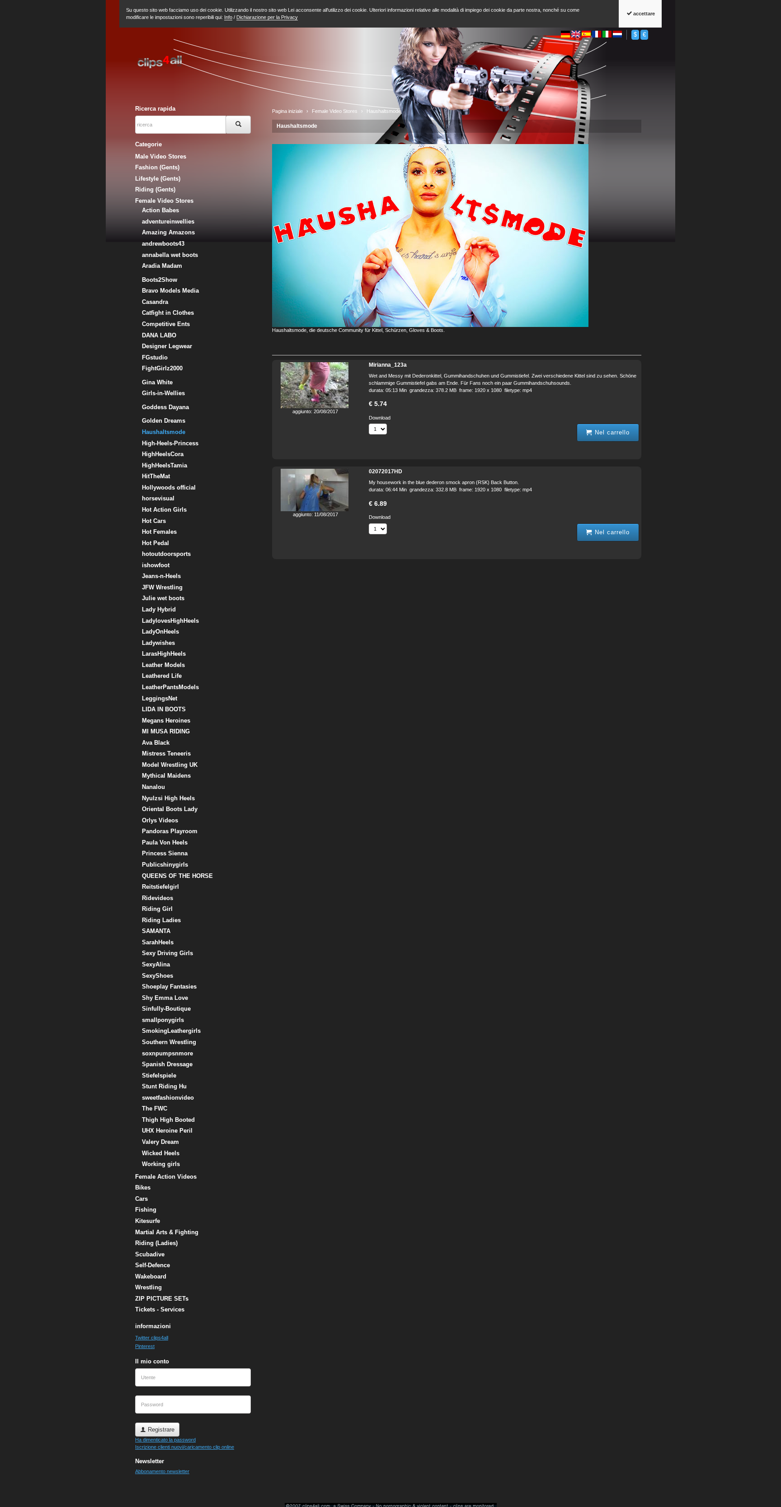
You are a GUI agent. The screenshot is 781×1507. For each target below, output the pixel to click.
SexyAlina (156, 964)
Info (228, 17)
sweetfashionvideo (168, 1097)
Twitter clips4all (151, 1337)
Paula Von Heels (165, 842)
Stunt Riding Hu (164, 1086)
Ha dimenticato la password (165, 1439)
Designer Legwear (167, 346)
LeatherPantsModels (170, 687)
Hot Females (159, 531)
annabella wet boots (170, 255)
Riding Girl (157, 908)
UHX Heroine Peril (167, 1130)
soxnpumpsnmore (167, 1053)
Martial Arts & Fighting (166, 1232)
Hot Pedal (155, 543)
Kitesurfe (147, 1221)
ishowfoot (155, 565)
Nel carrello (611, 432)
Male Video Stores (160, 156)
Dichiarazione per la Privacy (267, 17)
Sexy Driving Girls (167, 953)
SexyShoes (157, 975)
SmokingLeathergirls (171, 1030)
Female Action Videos (166, 1176)
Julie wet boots (163, 598)
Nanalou (153, 787)
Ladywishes (158, 642)
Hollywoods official (169, 487)
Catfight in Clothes (168, 312)
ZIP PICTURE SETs (161, 1298)
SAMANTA (156, 931)
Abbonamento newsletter (162, 1471)
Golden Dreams (163, 420)
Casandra (155, 302)
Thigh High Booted (168, 1119)
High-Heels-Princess (170, 443)
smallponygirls (163, 1020)
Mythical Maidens (166, 775)
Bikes (143, 1187)
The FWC (154, 1108)
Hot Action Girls (164, 509)
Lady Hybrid (159, 609)
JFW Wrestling (162, 587)
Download (379, 417)
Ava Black (155, 742)
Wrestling (148, 1287)
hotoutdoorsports (166, 554)
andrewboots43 (163, 243)
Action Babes (160, 210)
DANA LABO (159, 335)
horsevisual (158, 498)
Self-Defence (152, 1265)
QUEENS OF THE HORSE (177, 875)
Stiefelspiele (159, 1075)
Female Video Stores (164, 200)
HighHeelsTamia (164, 465)
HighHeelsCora (162, 454)
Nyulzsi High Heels (168, 798)
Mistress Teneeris (166, 753)
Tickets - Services (159, 1309)
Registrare (160, 1429)
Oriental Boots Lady (170, 809)
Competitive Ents (166, 324)
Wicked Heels (160, 1153)
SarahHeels (158, 942)
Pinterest (145, 1346)
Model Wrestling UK (170, 764)
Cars (141, 1198)
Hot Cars (154, 521)
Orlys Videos (160, 820)
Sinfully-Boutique (166, 1008)
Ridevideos (157, 898)
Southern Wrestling (169, 1042)
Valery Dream (160, 1141)
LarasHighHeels (164, 653)
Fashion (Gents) (157, 167)
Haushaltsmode (297, 126)
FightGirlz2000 (162, 368)
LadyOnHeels (160, 631)
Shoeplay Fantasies (169, 986)
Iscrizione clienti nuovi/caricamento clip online (184, 1447)
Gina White (157, 382)
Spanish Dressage (167, 1064)
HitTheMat (156, 476)
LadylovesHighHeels (170, 620)
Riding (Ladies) (156, 1243)
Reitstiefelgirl (160, 886)
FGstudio (155, 357)
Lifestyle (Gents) (157, 178)
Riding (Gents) (155, 189)
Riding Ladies (161, 920)
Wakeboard (150, 1276)
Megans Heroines (166, 720)
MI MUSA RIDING (166, 731)
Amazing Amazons (168, 232)
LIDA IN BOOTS (164, 709)
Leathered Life (162, 675)
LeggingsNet (159, 698)
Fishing (145, 1209)
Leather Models (163, 665)
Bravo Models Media (170, 290)
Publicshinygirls (165, 864)
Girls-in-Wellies (163, 393)
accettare (643, 13)
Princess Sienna (165, 853)
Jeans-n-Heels (161, 576)
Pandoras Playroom (170, 831)
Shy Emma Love (165, 997)
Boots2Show (159, 279)
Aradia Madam (162, 265)
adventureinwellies (168, 221)
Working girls (161, 1164)
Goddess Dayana (165, 407)
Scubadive (150, 1254)
